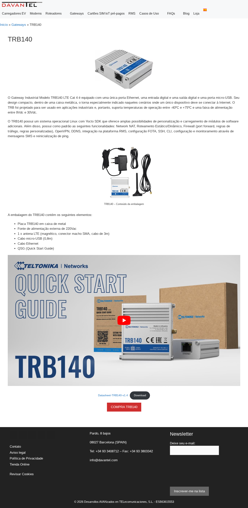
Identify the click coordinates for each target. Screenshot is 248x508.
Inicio (4, 25)
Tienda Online (19, 464)
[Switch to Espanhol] (205, 10)
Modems (36, 13)
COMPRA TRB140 (124, 407)
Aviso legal (18, 452)
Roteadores (54, 13)
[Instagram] (51, 435)
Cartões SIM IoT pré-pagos (106, 13)
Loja (196, 13)
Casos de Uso (149, 13)
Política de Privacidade (26, 458)
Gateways (77, 13)
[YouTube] (41, 435)
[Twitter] (23, 435)
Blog (186, 13)
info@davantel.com (104, 460)
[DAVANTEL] (23, 4)
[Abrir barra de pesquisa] (244, 13)
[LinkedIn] (32, 435)
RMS (131, 13)
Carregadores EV (14, 13)
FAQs (171, 13)
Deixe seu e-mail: (182, 443)
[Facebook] (13, 435)
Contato (15, 446)
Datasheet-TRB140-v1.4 (113, 395)
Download (140, 395)
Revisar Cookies (22, 474)
